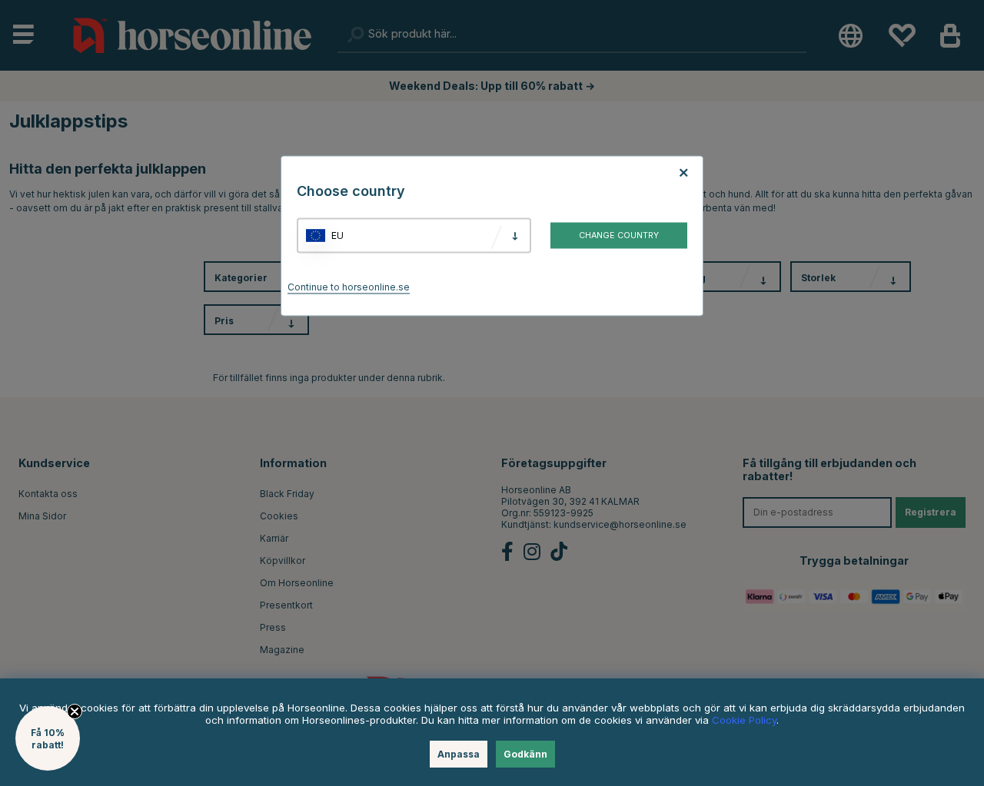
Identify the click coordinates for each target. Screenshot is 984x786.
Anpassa (458, 754)
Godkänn (525, 754)
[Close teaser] (74, 711)
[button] (47, 738)
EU (337, 235)
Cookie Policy (744, 720)
